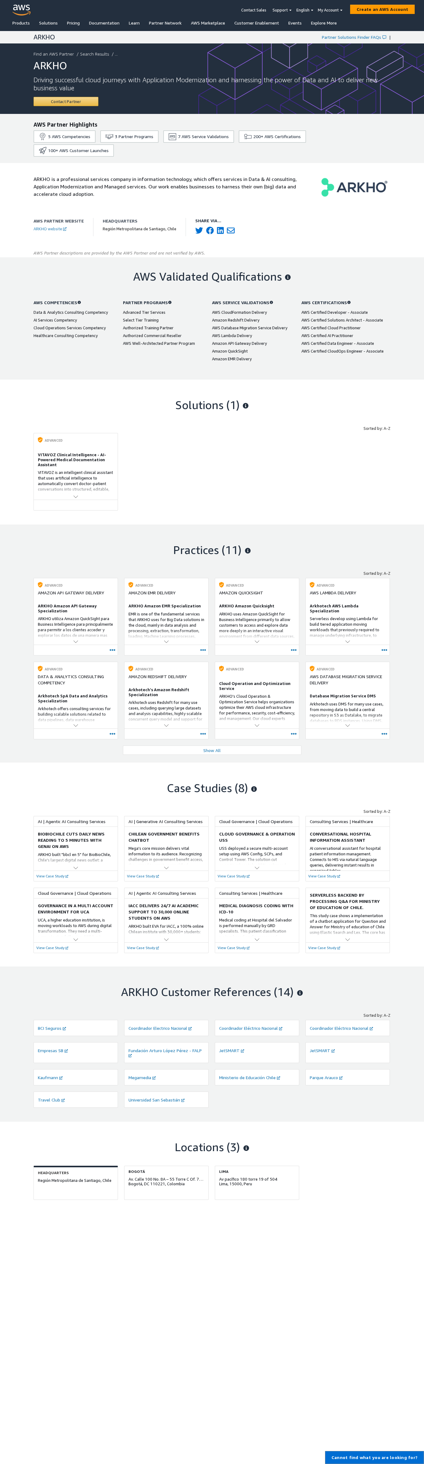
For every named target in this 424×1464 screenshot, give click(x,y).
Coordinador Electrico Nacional (158, 1028)
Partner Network (165, 22)
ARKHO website (48, 228)
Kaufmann (48, 1077)
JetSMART (229, 1050)
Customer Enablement (256, 22)
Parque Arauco (324, 1077)
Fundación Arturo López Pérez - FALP (165, 1050)
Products (21, 22)
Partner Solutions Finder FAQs (351, 37)
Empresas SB (50, 1050)
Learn (134, 22)
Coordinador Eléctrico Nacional (248, 1028)
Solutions (48, 22)
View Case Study (50, 876)
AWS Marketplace (208, 22)
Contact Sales (253, 9)
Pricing (73, 22)
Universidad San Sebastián (154, 1099)
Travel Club (49, 1099)
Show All (212, 750)
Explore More (324, 22)
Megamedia (140, 1077)
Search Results (94, 53)
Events (295, 22)
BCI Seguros (49, 1028)
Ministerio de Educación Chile (247, 1077)
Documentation (104, 22)
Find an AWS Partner (54, 53)
